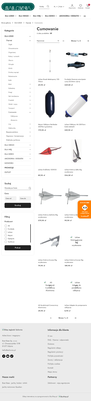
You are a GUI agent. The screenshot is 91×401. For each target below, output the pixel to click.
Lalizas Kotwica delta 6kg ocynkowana (73, 171)
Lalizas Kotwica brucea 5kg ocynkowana (74, 261)
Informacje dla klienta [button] (58, 330)
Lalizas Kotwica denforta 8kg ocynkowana (48, 216)
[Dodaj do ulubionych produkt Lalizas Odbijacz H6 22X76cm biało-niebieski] (85, 92)
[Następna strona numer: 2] (88, 40)
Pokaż (18, 247)
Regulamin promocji (55, 352)
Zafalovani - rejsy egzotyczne (59, 383)
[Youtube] (7, 356)
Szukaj (18, 205)
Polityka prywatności (55, 356)
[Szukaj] (30, 188)
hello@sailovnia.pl (9, 350)
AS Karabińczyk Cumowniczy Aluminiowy (48, 306)
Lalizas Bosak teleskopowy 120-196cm (48, 80)
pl (55, 7)
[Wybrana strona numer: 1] (76, 40)
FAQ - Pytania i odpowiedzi (58, 340)
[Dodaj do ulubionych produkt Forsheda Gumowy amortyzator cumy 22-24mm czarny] (85, 47)
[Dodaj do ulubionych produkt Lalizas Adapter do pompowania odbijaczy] (85, 273)
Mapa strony (52, 372)
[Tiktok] (11, 356)
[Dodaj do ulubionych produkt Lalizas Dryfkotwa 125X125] (59, 137)
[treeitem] (18, 36)
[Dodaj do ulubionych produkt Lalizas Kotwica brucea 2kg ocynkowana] (59, 228)
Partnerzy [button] (52, 377)
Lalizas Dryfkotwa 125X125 (47, 170)
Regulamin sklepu (54, 348)
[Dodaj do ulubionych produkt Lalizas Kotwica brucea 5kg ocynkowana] (85, 228)
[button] (84, 16)
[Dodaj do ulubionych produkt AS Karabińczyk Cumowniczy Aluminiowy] (59, 273)
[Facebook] (3, 356)
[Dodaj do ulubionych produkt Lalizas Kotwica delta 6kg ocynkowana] (85, 137)
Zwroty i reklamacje (55, 360)
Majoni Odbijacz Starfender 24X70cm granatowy (47, 125)
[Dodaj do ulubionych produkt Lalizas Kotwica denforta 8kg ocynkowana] (59, 183)
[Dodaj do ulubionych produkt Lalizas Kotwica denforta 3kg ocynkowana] (85, 183)
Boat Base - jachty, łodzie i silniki (14, 383)
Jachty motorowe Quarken (12, 387)
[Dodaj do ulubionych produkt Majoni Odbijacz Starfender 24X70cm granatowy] (59, 92)
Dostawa (51, 344)
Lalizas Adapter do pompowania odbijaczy (76, 306)
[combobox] (48, 41)
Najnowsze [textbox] (40, 41)
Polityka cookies (54, 364)
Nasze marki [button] (8, 377)
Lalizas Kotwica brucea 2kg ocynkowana (47, 261)
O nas (50, 336)
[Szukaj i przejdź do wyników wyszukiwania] (47, 6)
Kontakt (50, 368)
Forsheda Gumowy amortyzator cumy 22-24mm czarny (75, 80)
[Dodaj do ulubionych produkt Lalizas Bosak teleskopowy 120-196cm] (59, 47)
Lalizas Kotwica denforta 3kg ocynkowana (74, 216)
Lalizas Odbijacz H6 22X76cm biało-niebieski (75, 125)
